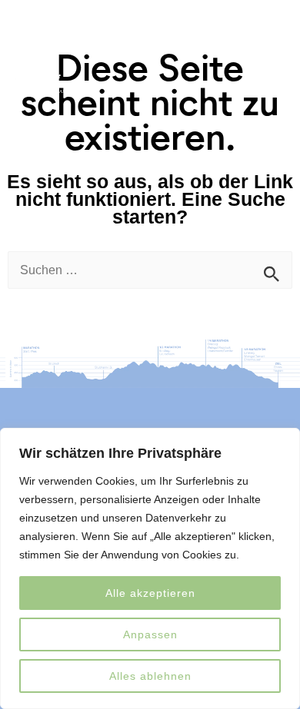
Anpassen (150, 634)
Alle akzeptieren (150, 593)
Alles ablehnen (150, 676)
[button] (267, 37)
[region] (150, 568)
